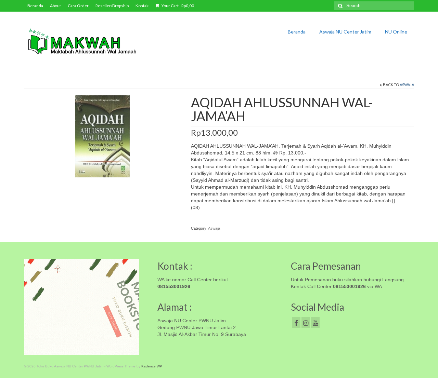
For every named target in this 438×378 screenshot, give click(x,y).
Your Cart (177, 5)
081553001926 (173, 286)
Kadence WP (151, 366)
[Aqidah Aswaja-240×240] (102, 136)
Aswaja (407, 84)
